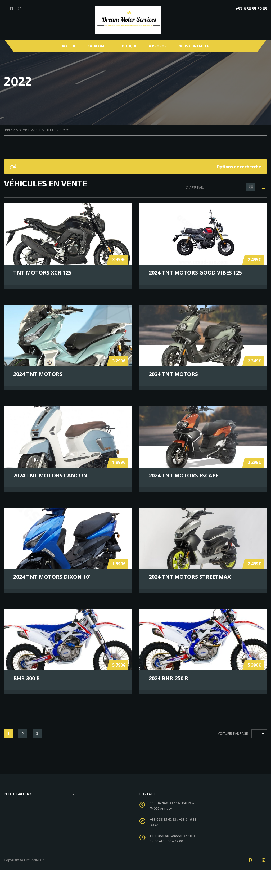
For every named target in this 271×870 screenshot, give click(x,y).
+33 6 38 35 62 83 (251, 8)
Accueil (69, 46)
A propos (158, 46)
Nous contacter (194, 46)
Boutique (128, 46)
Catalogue (98, 46)
